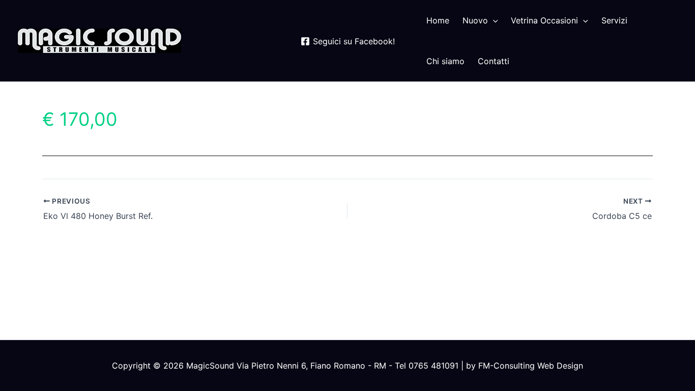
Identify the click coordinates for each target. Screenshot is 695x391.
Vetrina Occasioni (544, 20)
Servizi (614, 20)
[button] (493, 20)
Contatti (493, 61)
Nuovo (475, 20)
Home (437, 20)
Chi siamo (445, 61)
